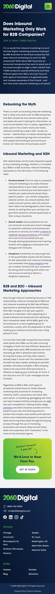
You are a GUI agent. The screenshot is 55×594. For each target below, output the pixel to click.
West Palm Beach (40, 545)
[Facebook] (5, 517)
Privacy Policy (20, 591)
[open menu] (48, 6)
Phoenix (7, 553)
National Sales (39, 550)
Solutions (33, 574)
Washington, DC (40, 541)
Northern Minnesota (13, 549)
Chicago (7, 532)
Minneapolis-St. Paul (11, 543)
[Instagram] (16, 517)
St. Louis (36, 537)
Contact (32, 569)
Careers (7, 569)
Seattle (35, 532)
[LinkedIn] (10, 517)
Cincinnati (8, 537)
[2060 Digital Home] (17, 7)
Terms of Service (34, 591)
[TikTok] (22, 517)
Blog (5, 574)
